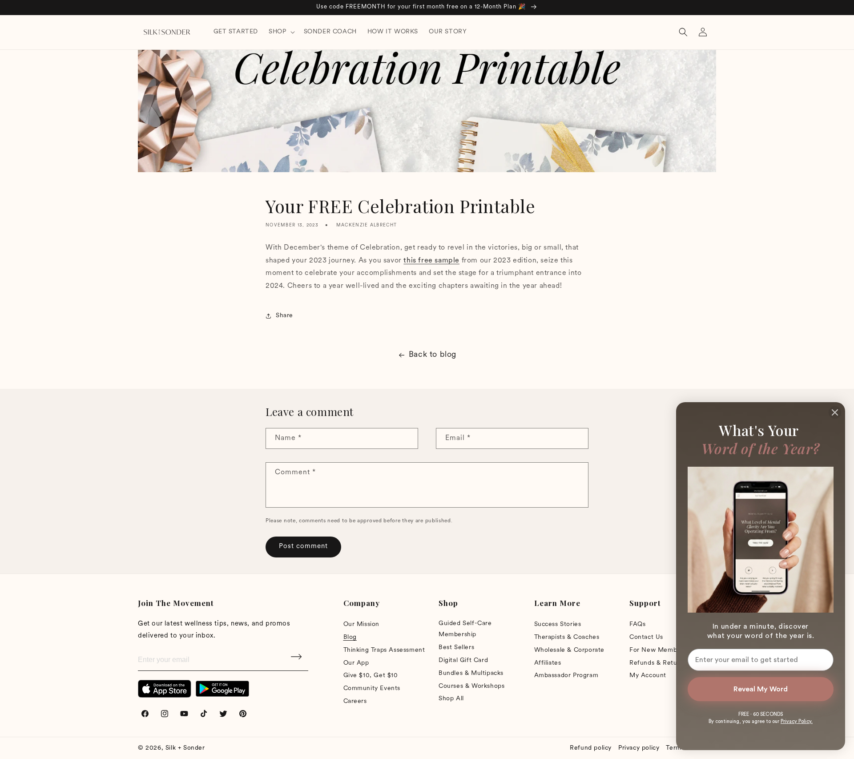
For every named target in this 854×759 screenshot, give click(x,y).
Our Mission (361, 624)
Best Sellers (456, 647)
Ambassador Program (566, 675)
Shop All (451, 698)
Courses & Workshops (471, 686)
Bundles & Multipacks (471, 673)
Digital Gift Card (463, 660)
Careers (355, 701)
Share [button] (284, 315)
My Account (647, 675)
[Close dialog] (835, 412)
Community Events (372, 688)
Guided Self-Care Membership (465, 629)
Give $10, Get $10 (370, 675)
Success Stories (557, 624)
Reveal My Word (760, 689)
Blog (350, 637)
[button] (280, 32)
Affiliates (547, 663)
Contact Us (646, 637)
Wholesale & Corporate (569, 650)
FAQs (637, 624)
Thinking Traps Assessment (384, 650)
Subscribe (297, 660)
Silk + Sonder (185, 748)
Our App (356, 663)
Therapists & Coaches (567, 637)
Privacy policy (638, 748)
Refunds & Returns (657, 663)
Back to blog (432, 355)
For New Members (657, 650)
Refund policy (591, 748)
